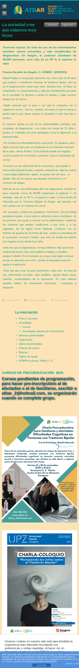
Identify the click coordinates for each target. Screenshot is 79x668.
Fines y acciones (28, 318)
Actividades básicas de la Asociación (43, 331)
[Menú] (4, 6)
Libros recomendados (31, 343)
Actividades (25, 322)
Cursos (26, 327)
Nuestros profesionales (31, 335)
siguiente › (68, 24)
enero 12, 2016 (13, 300)
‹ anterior (51, 24)
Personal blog (61, 300)
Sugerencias (26, 339)
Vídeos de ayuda (28, 356)
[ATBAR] (43, 10)
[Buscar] (4, 13)
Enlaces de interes (29, 348)
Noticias (23, 352)
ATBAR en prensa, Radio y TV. (36, 360)
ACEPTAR (41, 665)
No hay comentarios (37, 300)
